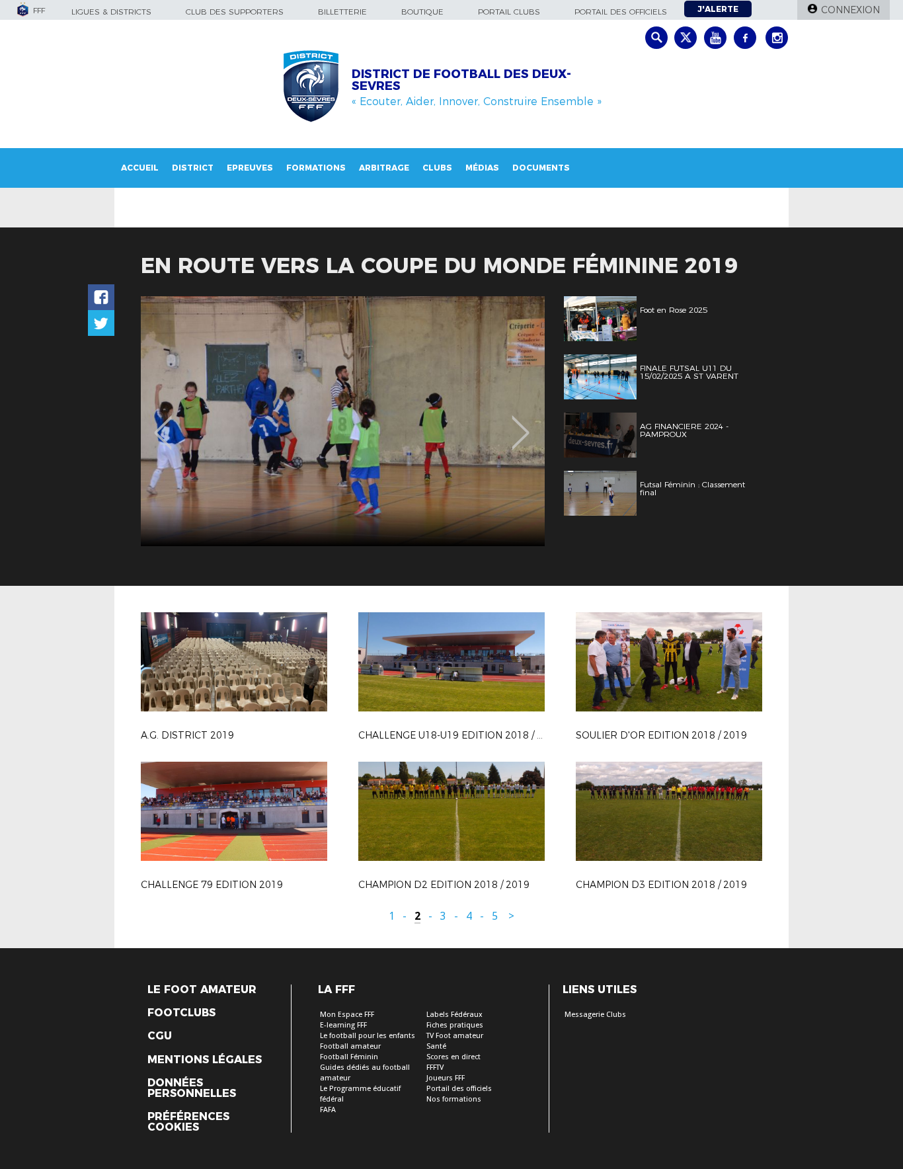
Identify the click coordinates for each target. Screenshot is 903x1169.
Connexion (850, 10)
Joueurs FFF (445, 1078)
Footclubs (181, 1013)
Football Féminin (349, 1057)
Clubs (437, 168)
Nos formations (453, 1099)
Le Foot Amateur (201, 990)
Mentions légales (204, 1060)
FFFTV (435, 1067)
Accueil (140, 168)
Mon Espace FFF (347, 1014)
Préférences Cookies (188, 1122)
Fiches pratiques (454, 1025)
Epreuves (250, 168)
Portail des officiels (620, 11)
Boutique (422, 11)
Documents (541, 168)
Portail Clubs (509, 11)
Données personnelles (191, 1088)
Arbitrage (384, 168)
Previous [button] (163, 423)
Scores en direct (453, 1057)
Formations (316, 168)
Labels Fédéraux (454, 1014)
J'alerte (717, 9)
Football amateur (350, 1046)
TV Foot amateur (454, 1035)
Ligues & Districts (111, 11)
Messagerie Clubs (595, 1014)
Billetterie (342, 11)
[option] (343, 421)
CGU (159, 1036)
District (193, 168)
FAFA (328, 1110)
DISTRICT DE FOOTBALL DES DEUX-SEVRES (461, 80)
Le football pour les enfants (367, 1035)
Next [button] (520, 423)
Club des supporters (235, 11)
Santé (436, 1046)
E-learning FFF (343, 1025)
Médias (482, 168)
